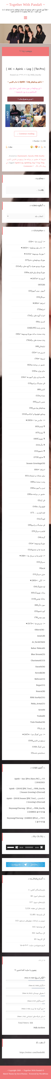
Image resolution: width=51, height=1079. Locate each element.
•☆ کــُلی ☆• (38, 580)
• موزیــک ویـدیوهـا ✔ (35, 254)
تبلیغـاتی (40, 346)
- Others (40, 629)
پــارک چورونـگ (38, 592)
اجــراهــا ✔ (39, 303)
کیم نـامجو (39, 611)
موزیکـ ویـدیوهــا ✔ (37, 543)
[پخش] (41, 847)
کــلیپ (9, 159)
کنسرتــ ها (40, 321)
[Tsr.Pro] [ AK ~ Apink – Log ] (25, 68)
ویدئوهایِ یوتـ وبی (37, 408)
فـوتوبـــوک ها (39, 506)
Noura (40, 691)
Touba (41, 716)
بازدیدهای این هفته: (37, 908)
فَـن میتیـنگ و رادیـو (36, 383)
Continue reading (25, 133)
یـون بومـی (39, 617)
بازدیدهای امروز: (39, 896)
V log (38, 162)
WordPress (43, 1073)
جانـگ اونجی (38, 599)
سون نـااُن (40, 605)
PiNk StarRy (39, 156)
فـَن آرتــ (41, 500)
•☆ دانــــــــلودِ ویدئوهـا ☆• (33, 247)
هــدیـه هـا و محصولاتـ (36, 549)
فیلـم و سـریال (38, 531)
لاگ (36, 166)
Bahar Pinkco (38, 648)
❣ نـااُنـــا (40, 445)
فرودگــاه (41, 518)
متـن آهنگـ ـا (38, 746)
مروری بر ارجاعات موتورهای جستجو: (31, 920)
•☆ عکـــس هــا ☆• (36, 420)
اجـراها (41, 309)
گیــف (41, 537)
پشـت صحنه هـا (37, 482)
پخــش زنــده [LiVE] (36, 328)
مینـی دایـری (39, 401)
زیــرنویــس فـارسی (18, 159)
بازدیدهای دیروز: (39, 902)
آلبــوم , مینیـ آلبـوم (37, 291)
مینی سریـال (39, 574)
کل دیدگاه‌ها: (40, 933)
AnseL (41, 636)
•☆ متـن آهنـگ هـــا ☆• (34, 734)
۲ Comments (29, 166)
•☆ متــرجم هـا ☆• (36, 623)
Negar (40, 685)
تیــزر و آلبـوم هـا (37, 488)
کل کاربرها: (40, 939)
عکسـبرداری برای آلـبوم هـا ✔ (33, 377)
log (33, 162)
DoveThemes (22, 1073)
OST (41, 284)
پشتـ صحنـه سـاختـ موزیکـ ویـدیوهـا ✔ (30, 334)
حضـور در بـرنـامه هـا (31, 159)
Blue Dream (38, 654)
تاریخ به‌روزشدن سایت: (36, 945)
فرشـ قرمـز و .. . (37, 512)
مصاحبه (40, 395)
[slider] (11, 847)
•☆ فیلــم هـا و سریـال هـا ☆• (33, 555)
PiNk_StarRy (35, 75)
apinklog (27, 162)
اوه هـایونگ (39, 586)
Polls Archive (39, 1027)
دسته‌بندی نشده (38, 753)
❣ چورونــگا (39, 438)
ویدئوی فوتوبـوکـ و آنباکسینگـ (33, 414)
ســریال (41, 562)
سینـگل (40, 297)
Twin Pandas (37, 722)
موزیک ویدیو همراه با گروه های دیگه (30, 266)
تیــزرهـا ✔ (42, 159)
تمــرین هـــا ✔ (38, 352)
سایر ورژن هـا (38, 371)
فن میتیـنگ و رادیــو (36, 525)
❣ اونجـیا (40, 426)
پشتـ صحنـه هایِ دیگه (35, 340)
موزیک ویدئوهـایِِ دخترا (35, 260)
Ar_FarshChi (38, 642)
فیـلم (42, 568)
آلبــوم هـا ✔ (38, 278)
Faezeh (31, 156)
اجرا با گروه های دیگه (36, 315)
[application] (25, 847)
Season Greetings (35, 463)
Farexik (40, 673)
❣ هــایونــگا (39, 457)
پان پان (41, 728)
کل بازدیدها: (40, 914)
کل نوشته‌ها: (40, 927)
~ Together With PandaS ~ (25, 5)
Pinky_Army (38, 703)
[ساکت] (16, 847)
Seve (41, 709)
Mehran (40, 679)
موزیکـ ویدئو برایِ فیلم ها (34, 272)
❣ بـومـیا (40, 432)
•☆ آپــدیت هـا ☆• (37, 241)
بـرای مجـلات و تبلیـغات (35, 475)
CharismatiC (22, 156)
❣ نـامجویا (39, 451)
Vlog (42, 162)
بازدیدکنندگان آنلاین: (37, 890)
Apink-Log (19, 162)
